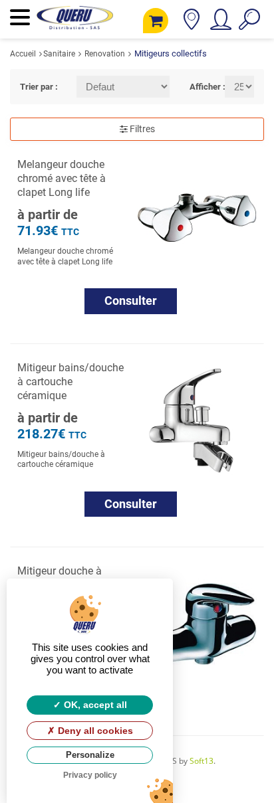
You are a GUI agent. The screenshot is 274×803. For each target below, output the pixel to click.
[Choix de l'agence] (191, 24)
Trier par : (38, 87)
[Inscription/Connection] (220, 24)
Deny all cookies (94, 730)
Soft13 (201, 760)
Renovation (104, 53)
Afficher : (197, 87)
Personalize (90, 755)
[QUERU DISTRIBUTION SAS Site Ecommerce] (75, 24)
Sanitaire (59, 53)
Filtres (141, 129)
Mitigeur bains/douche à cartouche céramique (70, 381)
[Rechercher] (249, 24)
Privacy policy (90, 775)
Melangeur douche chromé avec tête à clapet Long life (61, 178)
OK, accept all (94, 704)
